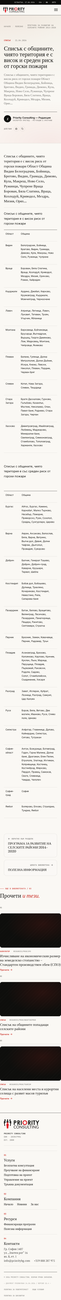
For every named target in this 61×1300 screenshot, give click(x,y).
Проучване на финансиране (22, 1170)
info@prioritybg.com (17, 1261)
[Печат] (16, 128)
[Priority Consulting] (21, 1124)
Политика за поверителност (16, 1289)
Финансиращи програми (19, 1224)
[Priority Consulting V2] (14, 9)
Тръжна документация (18, 1184)
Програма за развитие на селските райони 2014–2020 (41, 26)
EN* (40, 2)
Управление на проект (18, 1179)
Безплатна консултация (19, 1165)
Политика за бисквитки (14, 1295)
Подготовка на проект (18, 1175)
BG (47, 2)
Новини (22, 1204)
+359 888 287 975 (44, 1261)
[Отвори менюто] (55, 10)
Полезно (19, 26)
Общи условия (38, 1289)
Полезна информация (18, 1229)
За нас (35, 1204)
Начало (7, 26)
